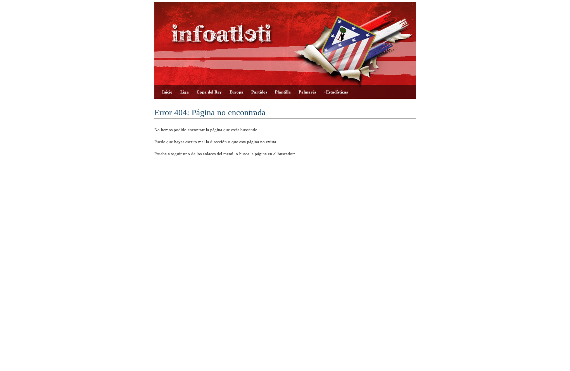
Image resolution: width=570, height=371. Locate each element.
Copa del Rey (209, 92)
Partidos (259, 92)
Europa (237, 92)
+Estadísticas (336, 92)
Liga (184, 92)
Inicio (167, 92)
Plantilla (283, 92)
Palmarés (307, 92)
